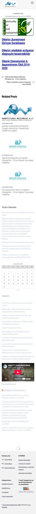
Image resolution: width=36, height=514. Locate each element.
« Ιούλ (17, 290)
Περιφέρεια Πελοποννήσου (15, 390)
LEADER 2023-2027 (7, 484)
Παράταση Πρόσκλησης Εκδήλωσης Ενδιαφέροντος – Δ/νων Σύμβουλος (15, 78)
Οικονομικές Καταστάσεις (25, 473)
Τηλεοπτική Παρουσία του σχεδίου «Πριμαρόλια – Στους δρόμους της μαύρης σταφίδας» (18, 160)
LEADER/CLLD (6, 488)
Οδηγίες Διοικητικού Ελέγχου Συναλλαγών (13, 41)
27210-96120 (8, 459)
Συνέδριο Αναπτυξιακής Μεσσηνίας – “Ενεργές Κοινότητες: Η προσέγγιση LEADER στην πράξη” (16, 128)
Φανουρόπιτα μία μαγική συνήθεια (11, 328)
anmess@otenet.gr (10, 468)
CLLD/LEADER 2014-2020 (7, 123)
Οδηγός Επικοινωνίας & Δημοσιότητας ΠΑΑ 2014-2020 (16, 65)
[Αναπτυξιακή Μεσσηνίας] (11, 6)
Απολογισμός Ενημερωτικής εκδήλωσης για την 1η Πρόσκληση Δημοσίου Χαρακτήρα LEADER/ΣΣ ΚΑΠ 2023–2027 (16, 248)
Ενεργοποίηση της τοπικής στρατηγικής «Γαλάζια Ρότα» (18, 242)
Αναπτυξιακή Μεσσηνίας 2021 (12, 505)
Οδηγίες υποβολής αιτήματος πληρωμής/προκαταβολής (18, 52)
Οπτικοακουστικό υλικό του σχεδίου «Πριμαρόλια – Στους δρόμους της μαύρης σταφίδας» (18, 192)
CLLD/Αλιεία (5, 492)
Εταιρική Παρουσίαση (24, 460)
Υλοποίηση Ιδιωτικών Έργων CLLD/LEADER (18, 16)
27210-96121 (8, 463)
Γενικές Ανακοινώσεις (7, 496)
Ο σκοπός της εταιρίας (24, 463)
